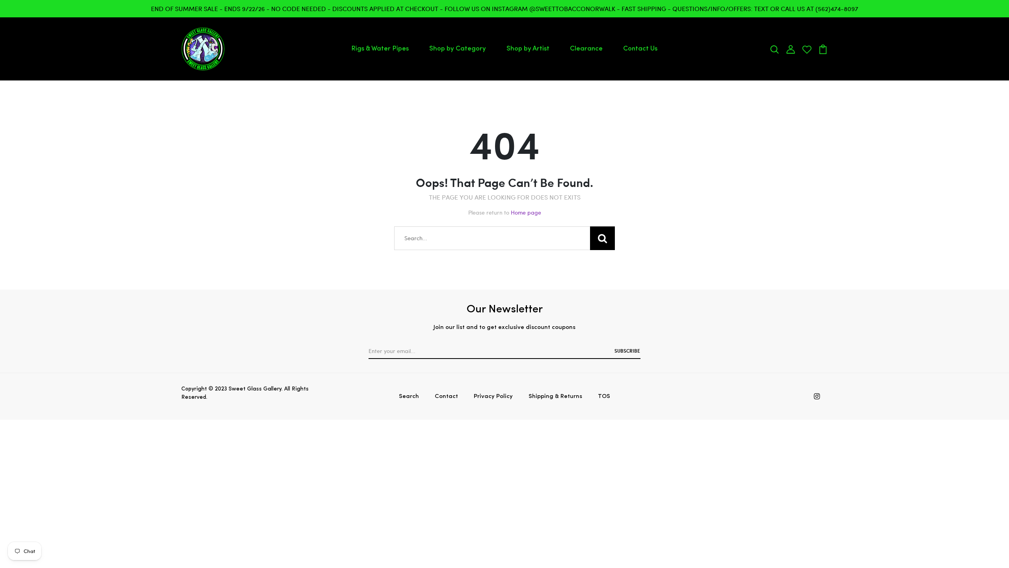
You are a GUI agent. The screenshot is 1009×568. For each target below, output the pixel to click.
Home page (526, 212)
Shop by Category (457, 48)
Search (409, 397)
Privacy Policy (493, 397)
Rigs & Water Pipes (380, 48)
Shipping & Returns (555, 397)
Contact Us (640, 48)
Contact (446, 397)
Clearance (586, 48)
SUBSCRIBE (627, 350)
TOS (604, 397)
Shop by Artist (527, 48)
